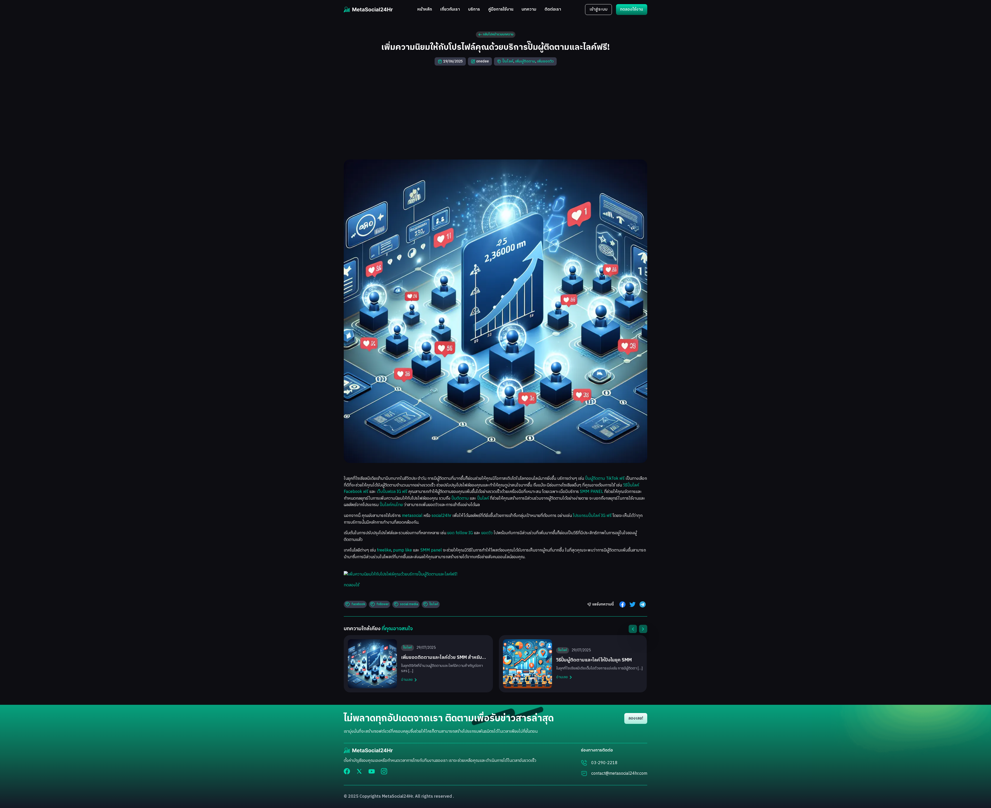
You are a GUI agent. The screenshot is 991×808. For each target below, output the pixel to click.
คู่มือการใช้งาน (500, 9)
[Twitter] (359, 771)
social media (409, 604)
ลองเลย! (635, 718)
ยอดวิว (487, 533)
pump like (402, 550)
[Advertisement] (495, 112)
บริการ (474, 9)
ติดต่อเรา (553, 9)
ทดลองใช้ (351, 585)
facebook (358, 604)
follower (383, 604)
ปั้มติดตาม (460, 498)
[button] (633, 629)
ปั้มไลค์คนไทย (391, 504)
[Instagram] (384, 771)
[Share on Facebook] (622, 604)
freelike (384, 550)
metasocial (412, 515)
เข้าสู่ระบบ (598, 9)
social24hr (441, 515)
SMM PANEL (591, 491)
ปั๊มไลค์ (507, 61)
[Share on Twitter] (632, 604)
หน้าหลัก (424, 9)
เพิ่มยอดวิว (545, 61)
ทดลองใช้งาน (631, 9)
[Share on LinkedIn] (643, 604)
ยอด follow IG (460, 533)
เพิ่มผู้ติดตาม (525, 61)
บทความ (529, 9)
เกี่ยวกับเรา (450, 9)
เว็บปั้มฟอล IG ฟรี (392, 491)
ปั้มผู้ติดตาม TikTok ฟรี (605, 478)
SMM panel (431, 550)
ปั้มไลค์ (483, 498)
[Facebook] (347, 771)
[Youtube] (372, 771)
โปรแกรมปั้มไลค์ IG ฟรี (592, 515)
